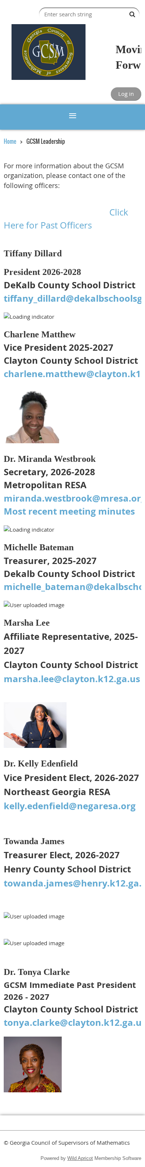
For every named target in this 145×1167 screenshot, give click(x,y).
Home (10, 141)
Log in (126, 93)
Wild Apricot (80, 1158)
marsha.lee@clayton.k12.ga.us (72, 678)
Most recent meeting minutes (69, 511)
